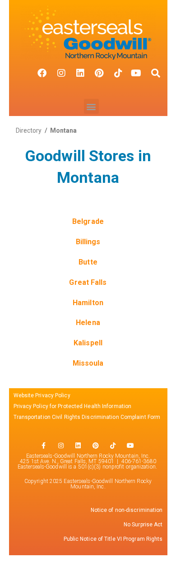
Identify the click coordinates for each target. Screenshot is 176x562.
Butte (88, 262)
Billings (88, 241)
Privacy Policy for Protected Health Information (73, 406)
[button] (91, 106)
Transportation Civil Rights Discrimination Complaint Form (88, 417)
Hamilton (88, 302)
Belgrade (88, 221)
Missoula (88, 363)
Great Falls (88, 282)
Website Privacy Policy (42, 395)
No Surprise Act (143, 524)
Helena (88, 322)
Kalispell (88, 343)
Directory (29, 130)
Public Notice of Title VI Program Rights (113, 539)
